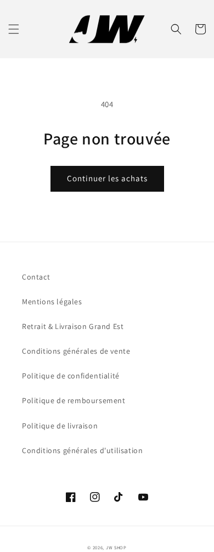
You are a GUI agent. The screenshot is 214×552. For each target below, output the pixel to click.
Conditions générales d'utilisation (82, 450)
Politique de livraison (60, 426)
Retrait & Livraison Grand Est (72, 326)
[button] (14, 29)
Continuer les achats (107, 178)
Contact (36, 277)
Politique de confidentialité (71, 376)
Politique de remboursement (74, 400)
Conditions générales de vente (76, 351)
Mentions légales (52, 301)
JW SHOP (116, 547)
